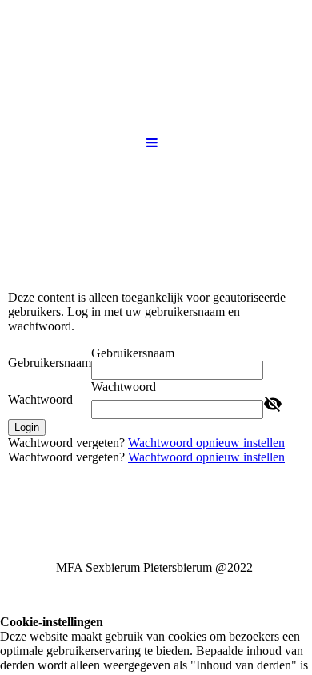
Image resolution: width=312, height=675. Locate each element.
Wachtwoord (40, 399)
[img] (156, 214)
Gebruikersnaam (49, 362)
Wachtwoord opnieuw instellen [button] (206, 442)
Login (26, 427)
